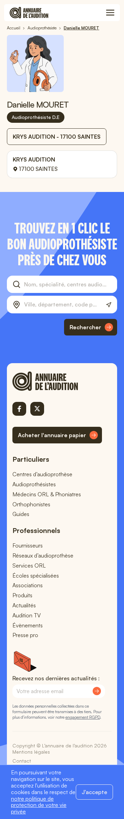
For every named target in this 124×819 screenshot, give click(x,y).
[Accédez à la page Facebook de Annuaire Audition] (19, 409)
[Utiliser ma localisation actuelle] (109, 305)
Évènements (27, 625)
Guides (20, 513)
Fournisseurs (27, 545)
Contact (21, 761)
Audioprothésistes (34, 484)
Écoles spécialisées (35, 575)
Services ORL (29, 565)
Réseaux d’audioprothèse (42, 555)
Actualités (24, 605)
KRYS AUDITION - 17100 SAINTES (57, 136)
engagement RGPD (82, 717)
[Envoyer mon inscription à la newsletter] (97, 691)
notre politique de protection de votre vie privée (38, 805)
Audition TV (26, 615)
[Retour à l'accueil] (57, 381)
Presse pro (25, 635)
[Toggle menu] (110, 13)
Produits (22, 595)
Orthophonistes (31, 504)
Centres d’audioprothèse (42, 474)
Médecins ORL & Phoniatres (46, 494)
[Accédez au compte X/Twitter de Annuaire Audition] (37, 409)
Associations (27, 585)
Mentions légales (31, 752)
